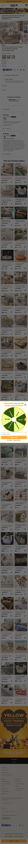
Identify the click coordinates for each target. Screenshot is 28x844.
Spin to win (14, 437)
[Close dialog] (25, 405)
